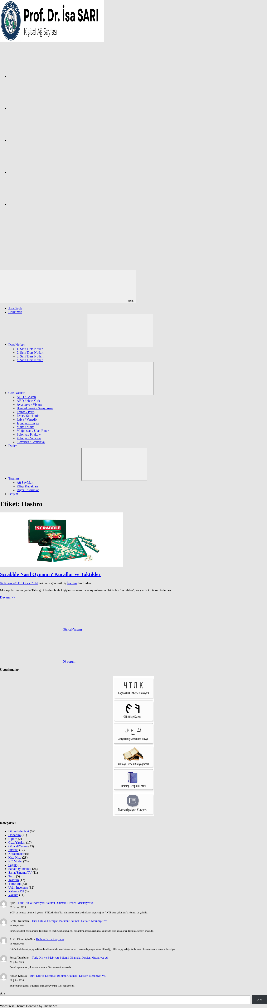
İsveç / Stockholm (28, 415)
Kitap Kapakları (27, 486)
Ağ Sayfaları (25, 482)
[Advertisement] (133, 239)
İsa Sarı (72, 583)
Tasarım (13, 478)
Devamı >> (7, 597)
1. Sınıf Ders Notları (30, 349)
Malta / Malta (25, 427)
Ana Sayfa (15, 308)
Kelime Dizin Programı (50, 939)
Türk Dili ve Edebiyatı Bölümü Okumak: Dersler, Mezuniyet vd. (56, 902)
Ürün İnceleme (18, 887)
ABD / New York (28, 400)
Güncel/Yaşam (72, 629)
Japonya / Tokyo (28, 423)
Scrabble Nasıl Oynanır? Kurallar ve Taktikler (50, 574)
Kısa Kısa (14, 857)
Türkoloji (14, 884)
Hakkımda (15, 312)
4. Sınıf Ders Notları (30, 360)
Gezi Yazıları (16, 393)
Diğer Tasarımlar (28, 490)
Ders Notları (16, 344)
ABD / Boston (26, 397)
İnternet (13, 850)
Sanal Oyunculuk (19, 869)
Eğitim (12, 839)
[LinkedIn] (39, 172)
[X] (39, 140)
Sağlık (12, 865)
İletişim (13, 494)
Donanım (14, 835)
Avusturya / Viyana (29, 404)
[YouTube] (39, 204)
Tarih (11, 876)
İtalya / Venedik (27, 419)
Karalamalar (16, 854)
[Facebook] (39, 76)
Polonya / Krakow (29, 434)
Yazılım (13, 895)
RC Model (15, 861)
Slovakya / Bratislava (31, 442)
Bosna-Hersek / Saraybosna (35, 408)
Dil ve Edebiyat (18, 831)
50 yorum (69, 661)
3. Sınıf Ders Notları (30, 356)
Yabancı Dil (16, 891)
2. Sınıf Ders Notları (30, 352)
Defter (12, 445)
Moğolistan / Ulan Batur (33, 430)
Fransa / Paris (25, 412)
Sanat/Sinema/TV (20, 872)
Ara (2, 993)
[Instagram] (39, 108)
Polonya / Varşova (29, 438)
